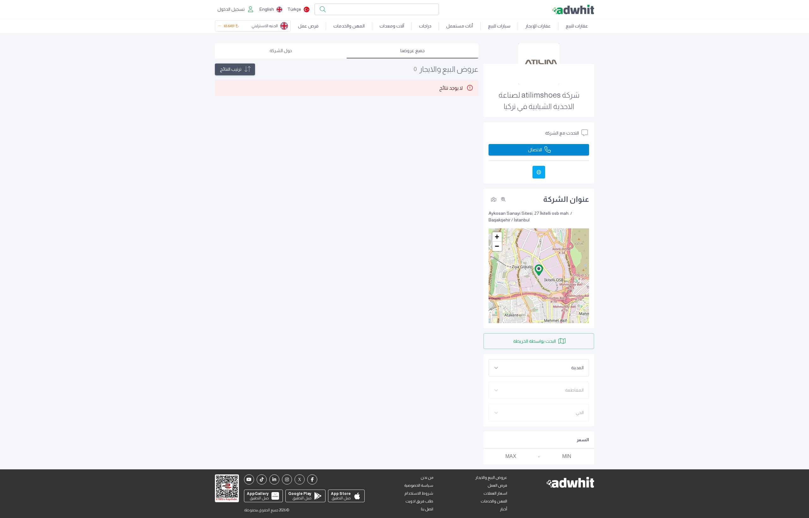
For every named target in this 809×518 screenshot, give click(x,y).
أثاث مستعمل (459, 25)
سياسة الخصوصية (418, 485)
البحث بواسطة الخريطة (534, 341)
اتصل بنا (427, 509)
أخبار (503, 509)
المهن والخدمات (349, 25)
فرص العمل (497, 485)
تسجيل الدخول (231, 9)
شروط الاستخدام (418, 493)
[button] (538, 270)
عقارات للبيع (577, 25)
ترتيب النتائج (230, 69)
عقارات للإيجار (538, 25)
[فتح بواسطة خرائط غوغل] (494, 199)
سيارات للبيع (499, 25)
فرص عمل (308, 25)
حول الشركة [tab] (281, 50)
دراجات (425, 25)
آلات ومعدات (392, 25)
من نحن (427, 477)
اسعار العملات (495, 493)
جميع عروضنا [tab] (412, 50)
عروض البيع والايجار (491, 477)
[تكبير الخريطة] (503, 199)
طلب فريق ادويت (419, 501)
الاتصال (535, 149)
